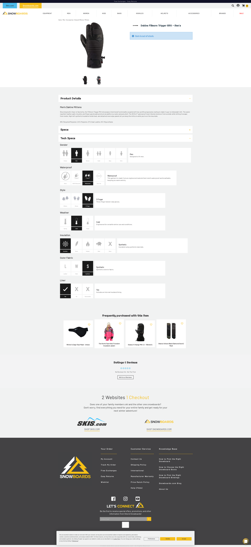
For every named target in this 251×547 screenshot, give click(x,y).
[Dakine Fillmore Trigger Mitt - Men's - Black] (85, 79)
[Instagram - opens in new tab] (125, 498)
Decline (168, 539)
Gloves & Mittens (79, 20)
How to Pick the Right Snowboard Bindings (170, 476)
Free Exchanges (109, 470)
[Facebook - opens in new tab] (113, 498)
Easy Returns (107, 476)
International (137, 470)
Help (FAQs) (137, 488)
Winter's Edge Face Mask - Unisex (78, 345)
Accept (184, 539)
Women (86, 13)
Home (60, 20)
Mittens (87, 20)
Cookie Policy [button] (116, 539)
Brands (222, 13)
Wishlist (105, 482)
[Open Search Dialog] (233, 5)
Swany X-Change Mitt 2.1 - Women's (140, 345)
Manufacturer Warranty (142, 476)
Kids (104, 13)
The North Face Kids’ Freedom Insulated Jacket (109, 345)
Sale (242, 13)
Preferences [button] (75, 541)
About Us (163, 489)
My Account (106, 459)
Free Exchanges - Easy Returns (125, 1)
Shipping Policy (138, 465)
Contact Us (136, 459)
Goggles (139, 13)
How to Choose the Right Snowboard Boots (171, 468)
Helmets (164, 13)
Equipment (47, 13)
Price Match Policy (140, 482)
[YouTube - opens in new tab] (138, 498)
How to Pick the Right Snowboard (170, 460)
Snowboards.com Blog (170, 483)
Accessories (193, 13)
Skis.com (10, 5)
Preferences (151, 539)
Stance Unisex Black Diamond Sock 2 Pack (171, 345)
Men (68, 13)
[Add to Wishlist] (89, 323)
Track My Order (108, 465)
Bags (119, 13)
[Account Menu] (238, 5)
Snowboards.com (30, 5)
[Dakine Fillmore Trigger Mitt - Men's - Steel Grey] (99, 79)
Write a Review (125, 377)
